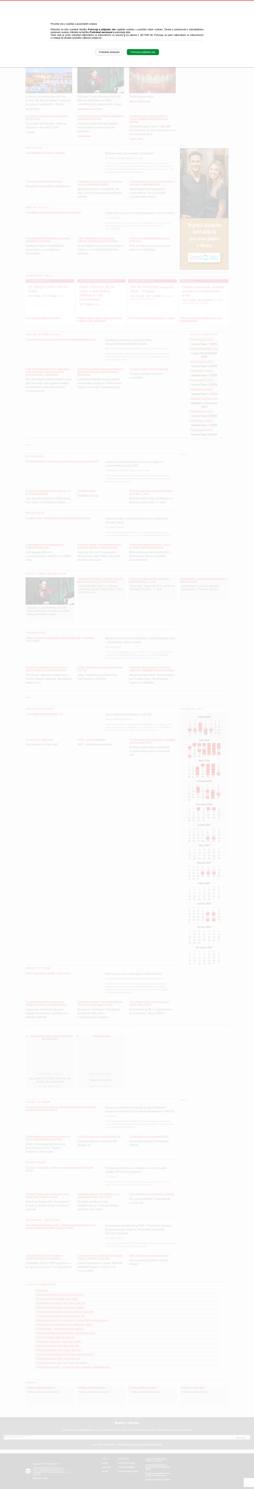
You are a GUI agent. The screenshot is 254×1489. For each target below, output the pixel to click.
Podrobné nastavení (109, 52)
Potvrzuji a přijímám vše (143, 52)
